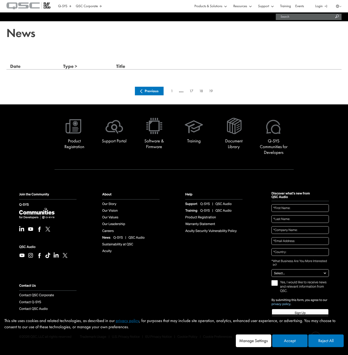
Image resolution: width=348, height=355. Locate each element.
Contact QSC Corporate (36, 295)
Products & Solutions (208, 6)
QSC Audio (27, 247)
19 (211, 90)
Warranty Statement (200, 224)
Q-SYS (24, 205)
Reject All (326, 341)
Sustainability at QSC (117, 244)
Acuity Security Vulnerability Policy (211, 231)
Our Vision (110, 211)
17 (191, 90)
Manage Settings (253, 341)
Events (299, 6)
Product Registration (200, 217)
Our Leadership (113, 224)
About (106, 194)
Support (263, 6)
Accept (290, 341)
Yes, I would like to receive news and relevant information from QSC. (303, 286)
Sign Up (300, 313)
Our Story (109, 204)
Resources (240, 6)
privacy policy (281, 304)
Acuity (107, 251)
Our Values (110, 217)
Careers (108, 231)
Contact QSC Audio (33, 309)
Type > (70, 66)
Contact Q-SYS (30, 302)
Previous (152, 90)
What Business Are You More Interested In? (299, 263)
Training (285, 6)
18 (201, 90)
